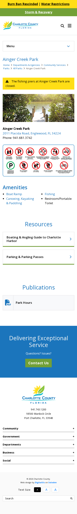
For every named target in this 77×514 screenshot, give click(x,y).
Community (10, 428)
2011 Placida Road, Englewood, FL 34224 (32, 133)
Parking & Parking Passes (25, 257)
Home (6, 65)
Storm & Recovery (38, 12)
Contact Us (38, 363)
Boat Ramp (14, 194)
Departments (12, 444)
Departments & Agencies (26, 65)
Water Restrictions (55, 4)
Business (8, 452)
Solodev (52, 482)
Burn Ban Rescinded (23, 4)
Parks (6, 68)
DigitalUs (40, 482)
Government (11, 436)
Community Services (55, 65)
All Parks (17, 68)
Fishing (50, 194)
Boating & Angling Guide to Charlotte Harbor (33, 239)
